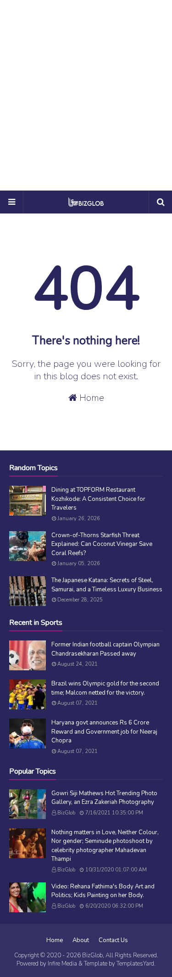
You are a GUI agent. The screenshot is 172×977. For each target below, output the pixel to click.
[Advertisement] (86, 95)
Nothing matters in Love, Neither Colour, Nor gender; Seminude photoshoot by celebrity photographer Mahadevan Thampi (105, 846)
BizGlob (66, 812)
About (80, 940)
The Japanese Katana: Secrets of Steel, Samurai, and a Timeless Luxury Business (106, 585)
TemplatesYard (135, 964)
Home (90, 398)
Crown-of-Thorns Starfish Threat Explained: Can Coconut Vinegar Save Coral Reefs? (101, 544)
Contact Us (113, 940)
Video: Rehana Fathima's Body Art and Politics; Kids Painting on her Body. (103, 891)
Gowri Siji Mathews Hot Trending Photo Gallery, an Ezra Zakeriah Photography (104, 798)
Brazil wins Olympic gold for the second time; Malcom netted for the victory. (105, 688)
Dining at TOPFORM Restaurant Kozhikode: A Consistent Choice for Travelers (98, 499)
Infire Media (62, 964)
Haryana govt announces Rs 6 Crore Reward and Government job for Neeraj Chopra (104, 732)
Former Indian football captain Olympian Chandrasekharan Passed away (105, 649)
